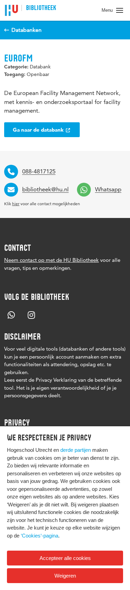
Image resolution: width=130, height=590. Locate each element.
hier (15, 203)
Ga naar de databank (39, 129)
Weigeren (65, 576)
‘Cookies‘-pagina (39, 536)
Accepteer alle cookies (65, 558)
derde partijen (75, 450)
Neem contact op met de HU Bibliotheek (51, 260)
